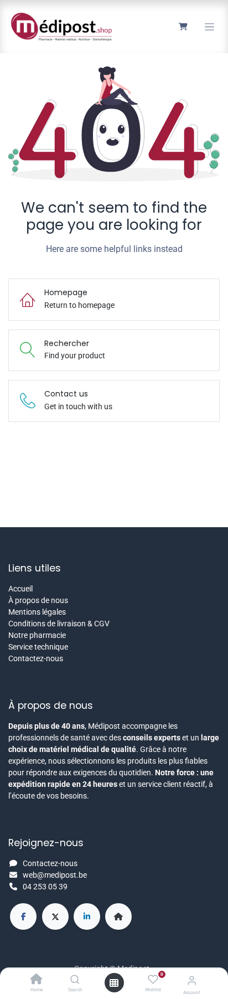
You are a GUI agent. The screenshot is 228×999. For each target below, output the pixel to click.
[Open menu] (114, 983)
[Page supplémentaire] (118, 916)
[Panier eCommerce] (183, 27)
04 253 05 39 (45, 886)
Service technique (38, 646)
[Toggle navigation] (209, 27)
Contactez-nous (35, 658)
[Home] (36, 980)
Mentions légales (37, 611)
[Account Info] (191, 980)
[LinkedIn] (87, 916)
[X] (55, 916)
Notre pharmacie (37, 635)
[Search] (75, 980)
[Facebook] (23, 916)
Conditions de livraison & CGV (59, 623)
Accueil (20, 588)
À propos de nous (38, 600)
